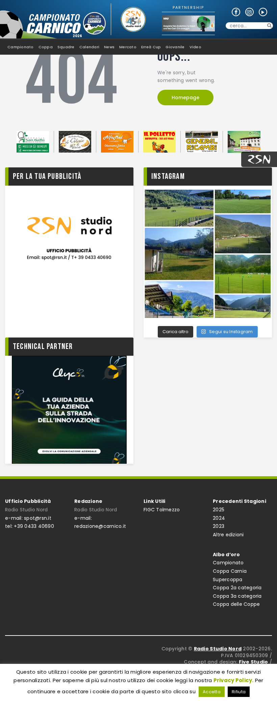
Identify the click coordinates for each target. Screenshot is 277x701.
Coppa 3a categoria (237, 596)
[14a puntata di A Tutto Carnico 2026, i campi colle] (208, 254)
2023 (218, 526)
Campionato (228, 562)
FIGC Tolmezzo (162, 509)
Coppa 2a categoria (237, 587)
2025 (218, 509)
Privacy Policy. (233, 680)
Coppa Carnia (230, 571)
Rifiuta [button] (239, 692)
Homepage (185, 97)
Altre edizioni (228, 534)
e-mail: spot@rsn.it (28, 518)
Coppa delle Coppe (236, 604)
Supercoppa (228, 579)
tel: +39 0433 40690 (29, 526)
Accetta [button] (212, 692)
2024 (219, 518)
